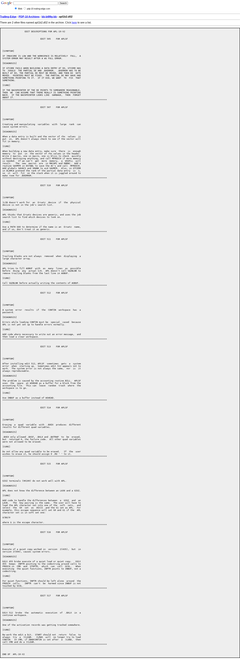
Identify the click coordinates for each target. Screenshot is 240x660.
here (74, 22)
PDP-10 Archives (29, 16)
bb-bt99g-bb (49, 16)
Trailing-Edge (8, 16)
